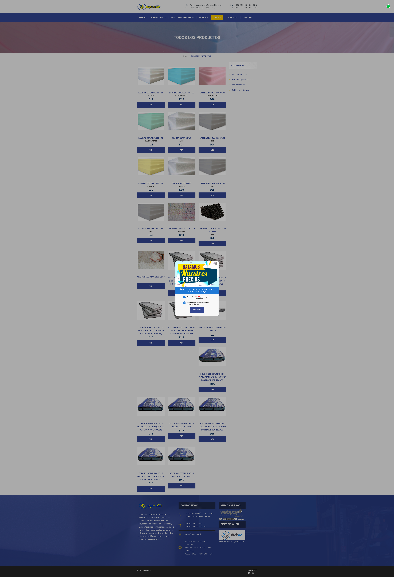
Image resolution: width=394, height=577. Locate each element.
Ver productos (197, 310)
